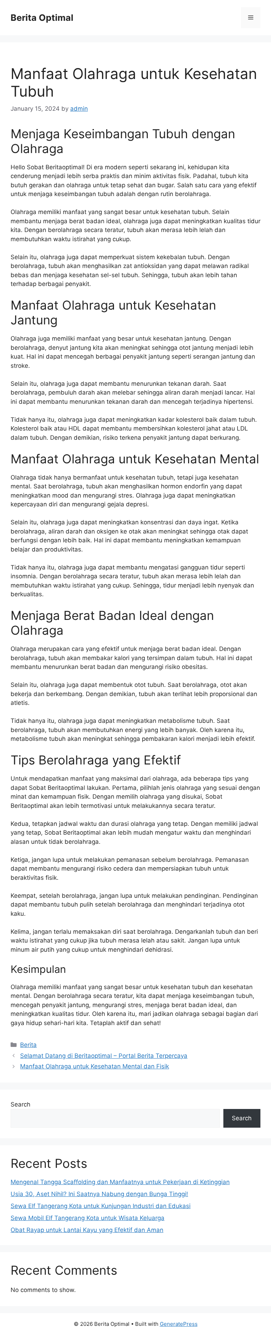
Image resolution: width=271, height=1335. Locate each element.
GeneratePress (179, 1324)
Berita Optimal (42, 17)
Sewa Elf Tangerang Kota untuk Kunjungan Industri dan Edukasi (101, 1205)
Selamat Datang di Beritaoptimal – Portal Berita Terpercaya (103, 1055)
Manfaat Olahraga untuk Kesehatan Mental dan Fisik (94, 1066)
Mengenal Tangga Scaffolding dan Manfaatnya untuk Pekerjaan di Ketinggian (120, 1181)
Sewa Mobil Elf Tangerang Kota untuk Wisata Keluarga (87, 1217)
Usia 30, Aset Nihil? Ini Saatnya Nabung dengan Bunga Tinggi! (99, 1193)
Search (20, 1104)
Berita (28, 1044)
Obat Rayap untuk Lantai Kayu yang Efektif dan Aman (87, 1229)
